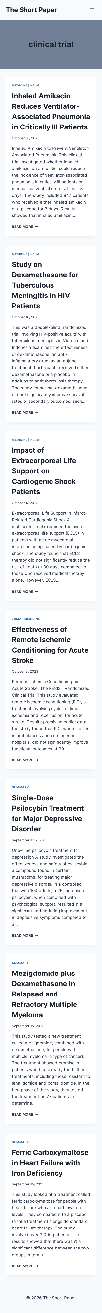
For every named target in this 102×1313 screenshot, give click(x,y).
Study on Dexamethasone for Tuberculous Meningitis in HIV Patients (45, 285)
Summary (20, 787)
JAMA (16, 619)
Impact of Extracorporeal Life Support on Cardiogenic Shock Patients (44, 471)
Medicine (19, 85)
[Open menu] (91, 10)
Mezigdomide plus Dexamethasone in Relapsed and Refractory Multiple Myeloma (44, 994)
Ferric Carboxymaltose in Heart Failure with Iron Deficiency (50, 1162)
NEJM (34, 85)
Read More (25, 227)
